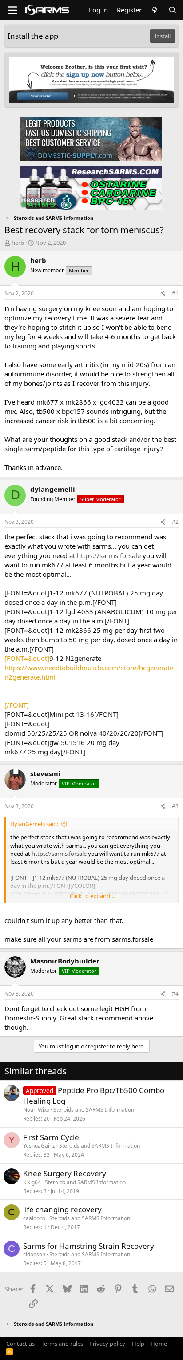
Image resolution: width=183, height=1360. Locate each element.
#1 (175, 293)
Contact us (20, 1344)
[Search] (172, 10)
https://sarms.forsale (109, 555)
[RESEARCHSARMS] (91, 187)
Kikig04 (32, 1182)
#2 (175, 522)
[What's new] (154, 10)
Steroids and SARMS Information (93, 1109)
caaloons (34, 1218)
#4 (175, 993)
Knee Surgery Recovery (64, 1173)
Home (159, 1344)
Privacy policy (107, 1344)
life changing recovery (62, 1209)
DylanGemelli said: (34, 824)
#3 (175, 806)
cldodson (34, 1254)
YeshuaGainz (39, 1146)
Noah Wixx (36, 1109)
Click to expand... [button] (92, 896)
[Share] (163, 294)
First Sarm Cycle (51, 1137)
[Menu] (12, 10)
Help (138, 1344)
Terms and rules (62, 1344)
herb (18, 243)
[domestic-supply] (91, 138)
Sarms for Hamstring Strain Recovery (88, 1246)
